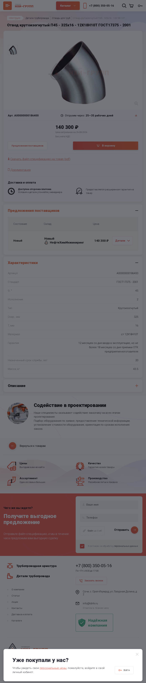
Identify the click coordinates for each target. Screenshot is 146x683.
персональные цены (53, 668)
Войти (127, 670)
